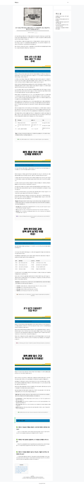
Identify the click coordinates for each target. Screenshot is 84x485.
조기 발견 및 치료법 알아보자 (20, 470)
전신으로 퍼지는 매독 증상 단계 (21, 467)
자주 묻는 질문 (18, 472)
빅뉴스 (16, 2)
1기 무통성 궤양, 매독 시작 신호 (21, 466)
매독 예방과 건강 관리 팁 (20, 471)
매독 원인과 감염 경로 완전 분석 (21, 469)
